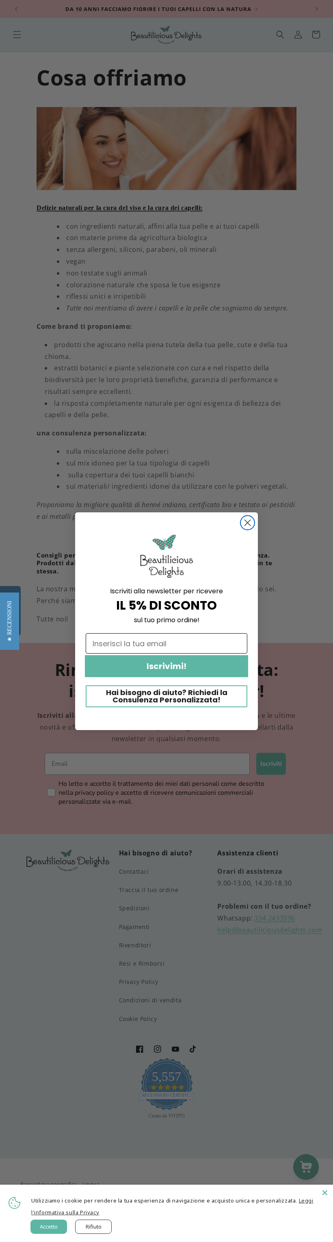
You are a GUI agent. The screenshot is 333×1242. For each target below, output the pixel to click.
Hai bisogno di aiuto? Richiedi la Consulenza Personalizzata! (166, 696)
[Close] (325, 1193)
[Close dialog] (247, 523)
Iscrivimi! (166, 666)
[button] (9, 621)
